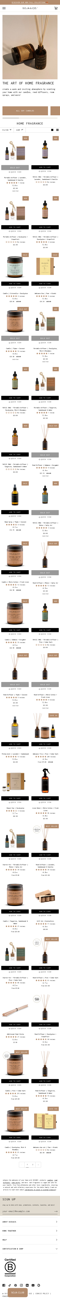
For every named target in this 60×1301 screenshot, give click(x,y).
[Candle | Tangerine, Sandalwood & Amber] (15, 894)
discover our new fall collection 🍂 (30, 2)
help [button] (4, 1240)
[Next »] (38, 1165)
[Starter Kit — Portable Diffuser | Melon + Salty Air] (15, 838)
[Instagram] (21, 1285)
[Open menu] (7, 8)
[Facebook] (3, 1285)
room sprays (16, 1182)
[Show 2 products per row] (57, 130)
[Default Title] (15, 781)
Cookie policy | (43, 1293)
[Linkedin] (27, 1285)
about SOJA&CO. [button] (9, 1222)
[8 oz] (15, 894)
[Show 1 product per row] (52, 130)
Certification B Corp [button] (12, 1249)
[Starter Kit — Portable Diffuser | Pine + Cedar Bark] (15, 951)
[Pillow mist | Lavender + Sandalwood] (15, 727)
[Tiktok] (9, 1285)
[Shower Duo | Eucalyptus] (15, 781)
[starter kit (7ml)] (15, 838)
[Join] (53, 1211)
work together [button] (9, 1231)
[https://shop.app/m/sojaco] (39, 1285)
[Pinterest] (15, 1285)
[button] (12, 183)
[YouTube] (33, 1285)
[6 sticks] (15, 1007)
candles (50, 1180)
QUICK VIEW (16, 172)
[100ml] (15, 727)
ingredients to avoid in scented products (40, 1190)
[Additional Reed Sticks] (15, 1007)
